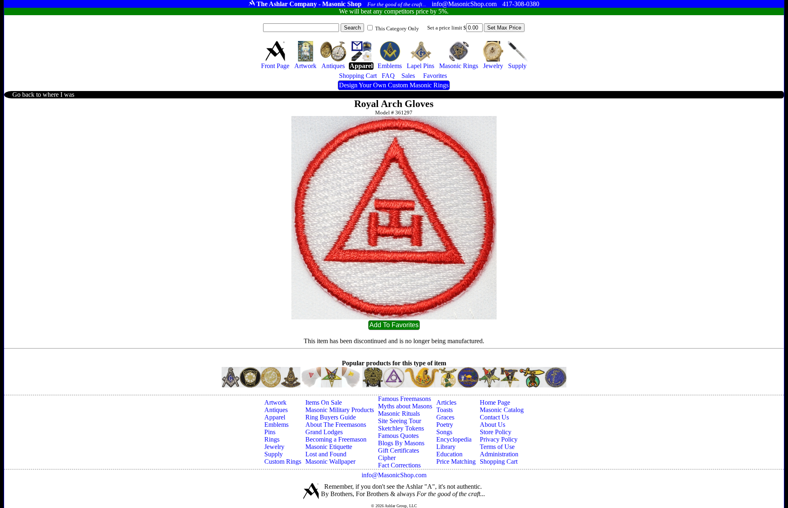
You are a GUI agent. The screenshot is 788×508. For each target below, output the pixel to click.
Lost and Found (325, 454)
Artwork (275, 402)
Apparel (274, 417)
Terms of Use (497, 446)
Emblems (276, 424)
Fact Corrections (399, 465)
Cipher (387, 457)
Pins (269, 431)
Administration (499, 454)
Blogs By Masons (401, 443)
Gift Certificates (398, 450)
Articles (446, 402)
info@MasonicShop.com (394, 475)
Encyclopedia (454, 439)
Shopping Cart (499, 461)
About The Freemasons (335, 424)
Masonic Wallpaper (330, 461)
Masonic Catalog (502, 409)
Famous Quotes (398, 435)
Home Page (495, 402)
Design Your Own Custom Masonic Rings (394, 85)
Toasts (444, 409)
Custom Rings (282, 461)
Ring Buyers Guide (330, 417)
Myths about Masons (405, 406)
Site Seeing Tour (399, 420)
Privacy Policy (499, 439)
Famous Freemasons (404, 398)
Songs (444, 431)
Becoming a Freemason (336, 439)
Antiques (276, 409)
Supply (273, 454)
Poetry (444, 424)
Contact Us (494, 417)
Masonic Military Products (339, 409)
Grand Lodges (324, 431)
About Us (492, 424)
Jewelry (274, 446)
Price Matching (456, 461)
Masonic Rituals (399, 413)
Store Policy (495, 431)
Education (449, 454)
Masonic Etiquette (328, 446)
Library (446, 446)
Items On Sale (323, 402)
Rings (271, 439)
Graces (445, 417)
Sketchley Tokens (401, 428)
